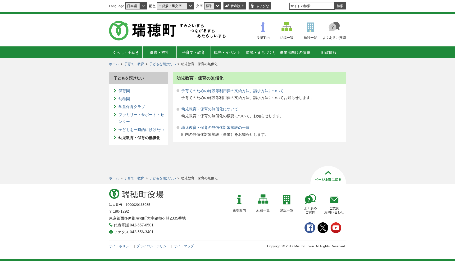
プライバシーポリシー (153, 246)
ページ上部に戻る (328, 179)
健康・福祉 (159, 52)
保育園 (124, 91)
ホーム (114, 64)
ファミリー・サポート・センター (141, 118)
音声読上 (237, 6)
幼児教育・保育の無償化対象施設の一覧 (215, 128)
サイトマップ (184, 246)
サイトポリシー (120, 246)
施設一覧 (310, 38)
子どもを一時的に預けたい (141, 130)
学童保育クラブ (131, 107)
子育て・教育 (193, 52)
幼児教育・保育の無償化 (139, 138)
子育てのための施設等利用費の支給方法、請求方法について (232, 91)
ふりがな (262, 6)
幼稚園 (124, 99)
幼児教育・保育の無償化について (209, 109)
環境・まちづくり (261, 52)
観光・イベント (227, 52)
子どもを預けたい (162, 64)
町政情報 (329, 52)
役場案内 (263, 38)
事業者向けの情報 (295, 52)
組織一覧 (286, 38)
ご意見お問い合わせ (334, 210)
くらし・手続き (126, 52)
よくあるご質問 (334, 38)
